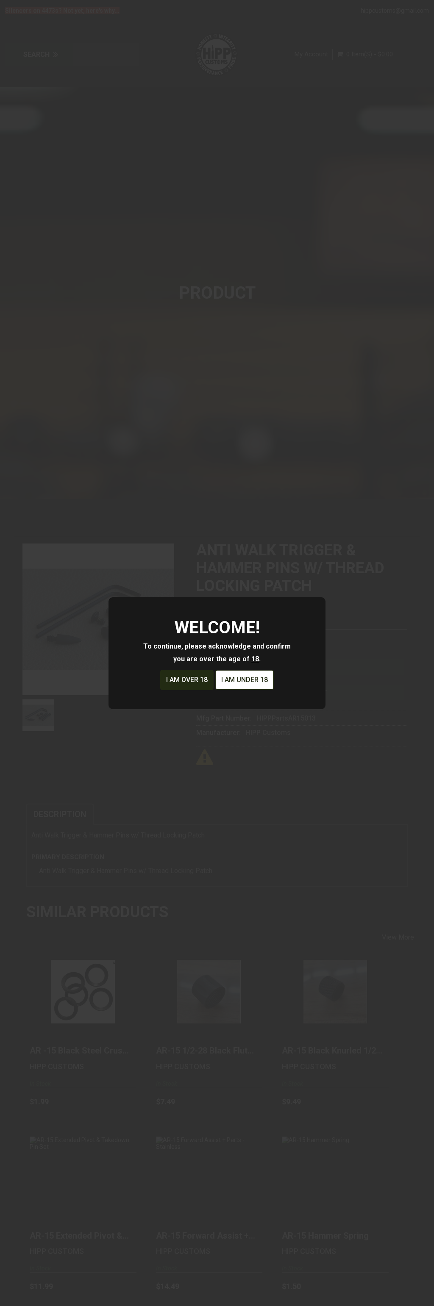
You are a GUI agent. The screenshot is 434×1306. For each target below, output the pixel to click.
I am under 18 (244, 680)
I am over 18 (187, 680)
